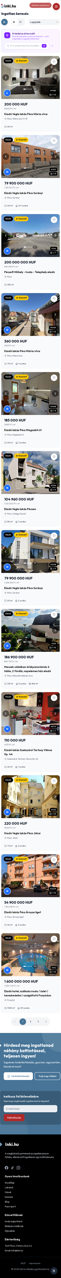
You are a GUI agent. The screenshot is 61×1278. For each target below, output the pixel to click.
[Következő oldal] (46, 1021)
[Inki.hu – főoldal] (8, 6)
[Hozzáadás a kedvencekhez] (54, 61)
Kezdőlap (10, 1182)
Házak (8, 1192)
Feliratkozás (14, 1117)
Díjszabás (10, 1230)
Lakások (9, 1187)
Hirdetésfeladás (20, 1076)
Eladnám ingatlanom (40, 5)
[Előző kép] (6, 77)
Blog (7, 1201)
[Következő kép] (55, 77)
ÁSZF (23, 1263)
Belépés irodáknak (14, 1226)
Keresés (9, 1196)
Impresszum (34, 1263)
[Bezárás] (53, 46)
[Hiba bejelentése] (53, 1270)
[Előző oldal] (15, 1021)
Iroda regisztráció (14, 1221)
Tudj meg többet (47, 1076)
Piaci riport (10, 1206)
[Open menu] (56, 6)
